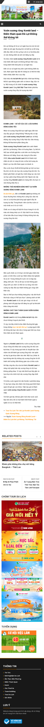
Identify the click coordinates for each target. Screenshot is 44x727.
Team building (10, 691)
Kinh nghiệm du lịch (12, 676)
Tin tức (8, 673)
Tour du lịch (9, 695)
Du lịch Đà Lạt (9, 194)
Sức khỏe (8, 698)
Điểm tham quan (11, 682)
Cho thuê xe (9, 688)
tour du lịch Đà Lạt (20, 327)
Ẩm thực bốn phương (13, 679)
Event (7, 685)
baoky (5, 39)
